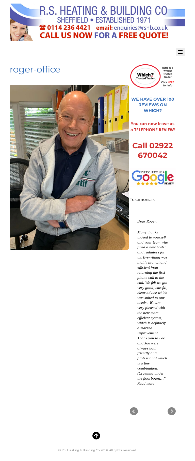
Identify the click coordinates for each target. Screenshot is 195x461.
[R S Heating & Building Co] (97, 38)
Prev (134, 411)
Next (172, 411)
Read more (145, 383)
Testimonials (142, 199)
